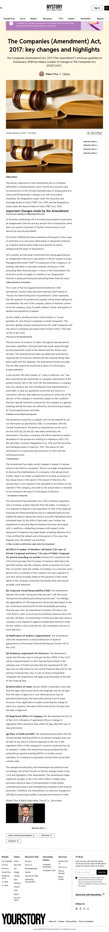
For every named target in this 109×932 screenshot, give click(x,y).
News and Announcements (21, 835)
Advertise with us (38, 828)
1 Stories (66, 74)
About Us (52, 921)
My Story (46, 835)
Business (12, 841)
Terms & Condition (85, 921)
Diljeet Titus (52, 74)
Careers (61, 921)
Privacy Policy (71, 921)
